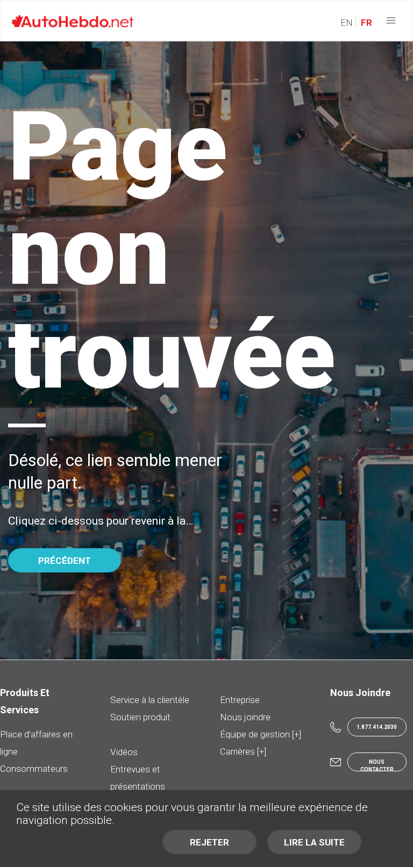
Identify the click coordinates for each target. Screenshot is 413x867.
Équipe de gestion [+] (260, 734)
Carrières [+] (243, 751)
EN (346, 22)
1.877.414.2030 (377, 727)
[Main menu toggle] (391, 21)
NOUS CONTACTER (377, 765)
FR (365, 22)
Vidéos (124, 752)
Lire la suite (314, 842)
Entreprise (240, 699)
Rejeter (209, 842)
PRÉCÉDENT (64, 560)
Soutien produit (140, 717)
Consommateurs (34, 768)
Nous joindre (245, 717)
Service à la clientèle (149, 699)
